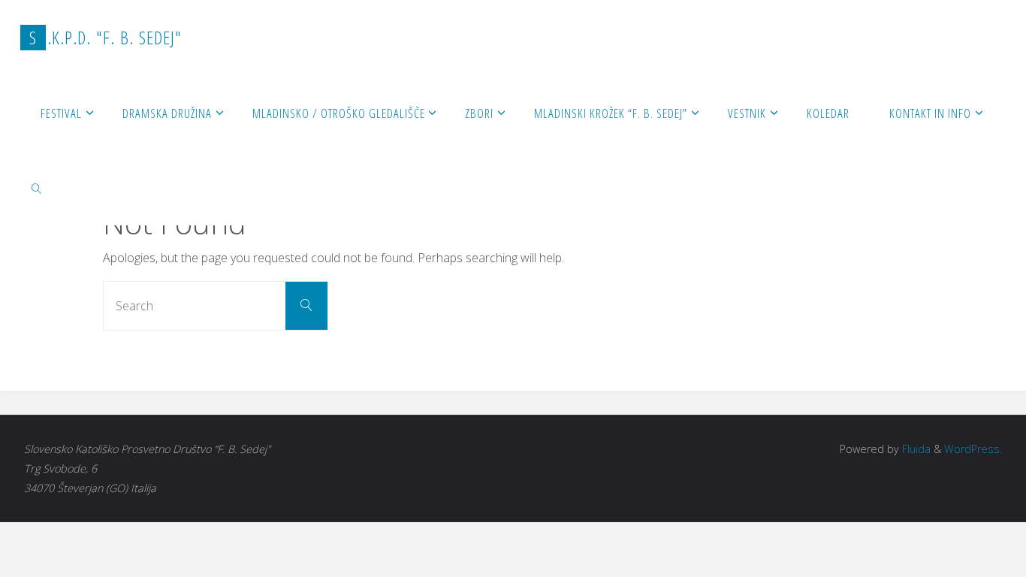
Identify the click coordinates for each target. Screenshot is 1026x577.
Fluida (915, 449)
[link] (36, 187)
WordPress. (973, 449)
